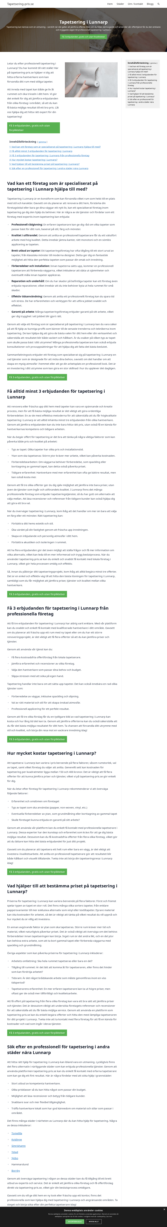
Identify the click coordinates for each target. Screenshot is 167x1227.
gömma (42, 141)
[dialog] (83, 1217)
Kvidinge (16, 1139)
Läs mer (109, 1216)
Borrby (15, 1170)
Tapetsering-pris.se (20, 4)
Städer (120, 4)
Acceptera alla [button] (74, 1222)
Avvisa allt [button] (94, 1222)
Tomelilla (16, 1133)
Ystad (14, 1152)
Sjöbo (14, 1158)
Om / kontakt (135, 4)
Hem (110, 4)
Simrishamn (18, 1145)
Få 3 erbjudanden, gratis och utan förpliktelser (83, 36)
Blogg (150, 4)
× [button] (164, 1209)
